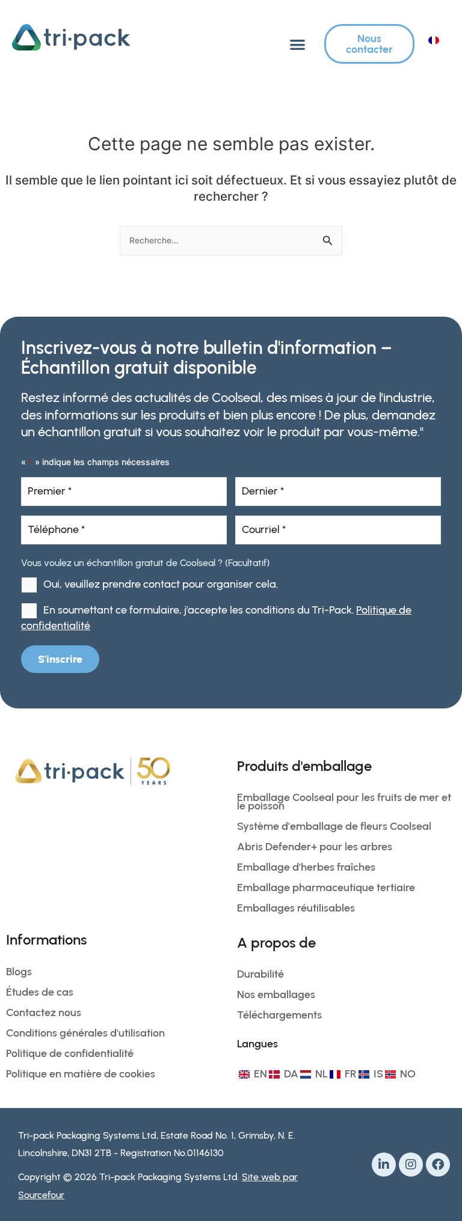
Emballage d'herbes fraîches (306, 867)
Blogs (19, 971)
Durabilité (260, 974)
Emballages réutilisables (296, 908)
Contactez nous (43, 1012)
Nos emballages (276, 994)
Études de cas (39, 992)
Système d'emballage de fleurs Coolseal (334, 826)
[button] (297, 44)
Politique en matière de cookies (80, 1073)
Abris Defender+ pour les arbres (314, 846)
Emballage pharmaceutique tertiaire (326, 887)
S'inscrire (60, 659)
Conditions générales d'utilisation (85, 1033)
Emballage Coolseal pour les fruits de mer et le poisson (344, 801)
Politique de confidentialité (70, 1053)
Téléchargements (279, 1015)
